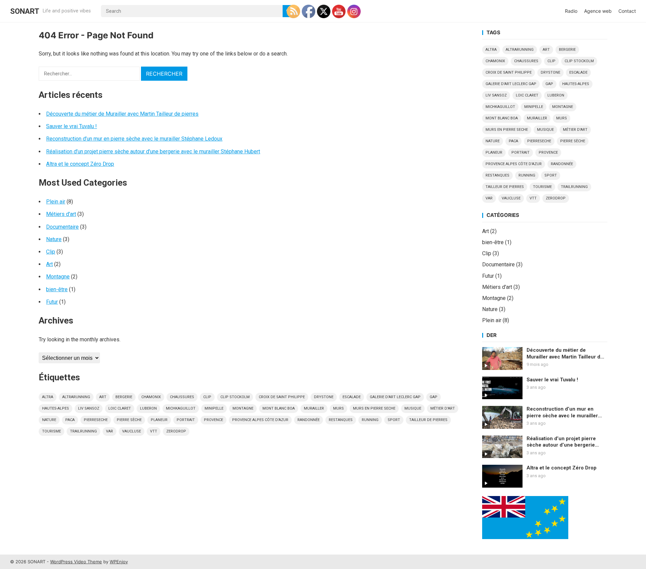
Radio (571, 11)
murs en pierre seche (374, 408)
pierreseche (96, 420)
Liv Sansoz (88, 408)
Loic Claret (119, 408)
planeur (159, 420)
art (102, 397)
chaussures (182, 397)
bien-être (57, 289)
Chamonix (151, 397)
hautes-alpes (55, 408)
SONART (24, 11)
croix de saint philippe (282, 397)
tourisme (51, 431)
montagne (242, 408)
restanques (341, 420)
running (370, 420)
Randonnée (308, 420)
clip (207, 397)
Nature (54, 239)
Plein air (55, 201)
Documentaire (62, 227)
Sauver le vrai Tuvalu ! (71, 126)
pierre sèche (129, 420)
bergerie (123, 397)
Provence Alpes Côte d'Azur (260, 420)
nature (49, 420)
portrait (186, 420)
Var (109, 431)
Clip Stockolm (235, 397)
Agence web (598, 11)
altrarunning (76, 397)
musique (412, 408)
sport (394, 420)
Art (49, 264)
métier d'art (442, 408)
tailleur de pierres (428, 420)
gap (433, 397)
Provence (213, 420)
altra (47, 397)
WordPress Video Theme (76, 561)
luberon (148, 408)
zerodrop (176, 431)
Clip (50, 252)
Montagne (58, 276)
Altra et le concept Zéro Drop (80, 164)
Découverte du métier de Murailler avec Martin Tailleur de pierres (122, 114)
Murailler (314, 408)
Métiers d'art (61, 214)
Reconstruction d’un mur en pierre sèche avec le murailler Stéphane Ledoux (134, 139)
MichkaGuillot (180, 408)
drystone (323, 397)
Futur (52, 302)
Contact (627, 11)
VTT (153, 431)
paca (70, 420)
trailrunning (83, 431)
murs (338, 408)
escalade (352, 397)
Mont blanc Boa (278, 408)
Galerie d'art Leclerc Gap (395, 397)
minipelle (214, 408)
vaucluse (131, 431)
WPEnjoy (119, 561)
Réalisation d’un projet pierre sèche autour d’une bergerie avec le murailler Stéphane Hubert (153, 151)
